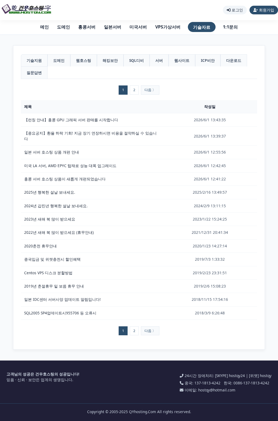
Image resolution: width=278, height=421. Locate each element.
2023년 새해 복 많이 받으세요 (49, 219)
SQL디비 (136, 60)
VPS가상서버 (168, 27)
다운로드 (233, 60)
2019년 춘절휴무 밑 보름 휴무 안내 (54, 286)
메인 (44, 27)
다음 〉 (150, 89)
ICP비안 (208, 60)
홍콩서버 (87, 27)
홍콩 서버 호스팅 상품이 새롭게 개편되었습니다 (65, 178)
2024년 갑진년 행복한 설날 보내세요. (56, 205)
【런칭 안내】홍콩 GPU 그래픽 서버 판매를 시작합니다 (71, 119)
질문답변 (34, 72)
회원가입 (266, 9)
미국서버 (138, 27)
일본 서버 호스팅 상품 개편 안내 (51, 152)
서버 (159, 60)
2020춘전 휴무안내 (40, 245)
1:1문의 (230, 27)
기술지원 (34, 60)
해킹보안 (110, 60)
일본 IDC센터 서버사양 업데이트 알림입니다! (62, 299)
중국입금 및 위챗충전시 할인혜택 (52, 259)
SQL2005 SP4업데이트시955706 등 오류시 (60, 312)
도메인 (63, 27)
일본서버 (112, 27)
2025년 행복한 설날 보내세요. (49, 192)
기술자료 (201, 27)
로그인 (236, 9)
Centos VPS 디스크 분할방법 (48, 272)
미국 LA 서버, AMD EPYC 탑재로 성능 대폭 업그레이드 (70, 165)
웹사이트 (181, 60)
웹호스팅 (83, 60)
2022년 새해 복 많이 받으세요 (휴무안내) (59, 232)
